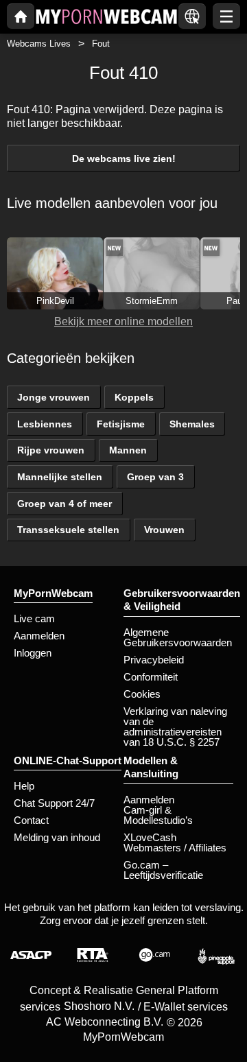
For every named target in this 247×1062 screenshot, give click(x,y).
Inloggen (32, 653)
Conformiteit (151, 677)
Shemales (192, 423)
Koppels (134, 397)
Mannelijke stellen (59, 476)
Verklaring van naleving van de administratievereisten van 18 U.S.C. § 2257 (175, 726)
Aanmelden (39, 635)
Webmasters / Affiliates (175, 847)
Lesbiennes (44, 423)
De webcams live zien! (124, 158)
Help (24, 786)
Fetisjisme (121, 423)
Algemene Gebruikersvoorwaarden (178, 637)
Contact (31, 820)
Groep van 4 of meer (64, 503)
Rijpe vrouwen (50, 450)
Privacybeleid (154, 659)
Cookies (142, 694)
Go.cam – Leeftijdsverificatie (163, 870)
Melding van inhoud (57, 837)
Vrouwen (164, 529)
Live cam (34, 618)
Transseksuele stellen (68, 529)
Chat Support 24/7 (54, 803)
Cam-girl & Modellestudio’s (158, 815)
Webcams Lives (39, 43)
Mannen (128, 450)
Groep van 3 (155, 476)
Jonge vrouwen (53, 397)
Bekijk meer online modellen (123, 321)
